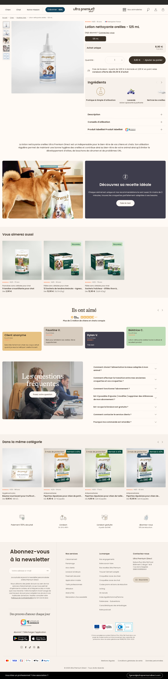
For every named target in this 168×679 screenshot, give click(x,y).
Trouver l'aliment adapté (109, 572)
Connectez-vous (106, 32)
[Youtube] (38, 648)
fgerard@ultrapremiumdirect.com (145, 675)
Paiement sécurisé (73, 576)
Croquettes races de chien (110, 576)
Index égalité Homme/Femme (111, 597)
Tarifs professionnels (74, 584)
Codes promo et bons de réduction (113, 584)
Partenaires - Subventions (109, 601)
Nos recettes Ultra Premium (110, 568)
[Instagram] (21, 648)
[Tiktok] (29, 648)
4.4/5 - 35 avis (96, 22)
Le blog (102, 589)
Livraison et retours (73, 572)
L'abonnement (71, 559)
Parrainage (70, 563)
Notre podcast (105, 610)
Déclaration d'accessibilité (76, 597)
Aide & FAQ (70, 593)
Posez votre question (42, 394)
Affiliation (69, 589)
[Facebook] (25, 648)
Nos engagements (106, 559)
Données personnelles (154, 661)
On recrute (103, 593)
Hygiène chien (21, 18)
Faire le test (125, 203)
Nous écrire (143, 580)
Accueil (4, 18)
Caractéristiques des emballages (113, 605)
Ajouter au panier (22, 277)
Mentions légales (108, 661)
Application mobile (73, 580)
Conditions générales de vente (130, 661)
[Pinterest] (34, 648)
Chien (12, 18)
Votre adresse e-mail (21, 570)
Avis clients (70, 568)
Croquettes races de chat (109, 580)
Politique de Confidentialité (22, 598)
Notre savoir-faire (106, 563)
